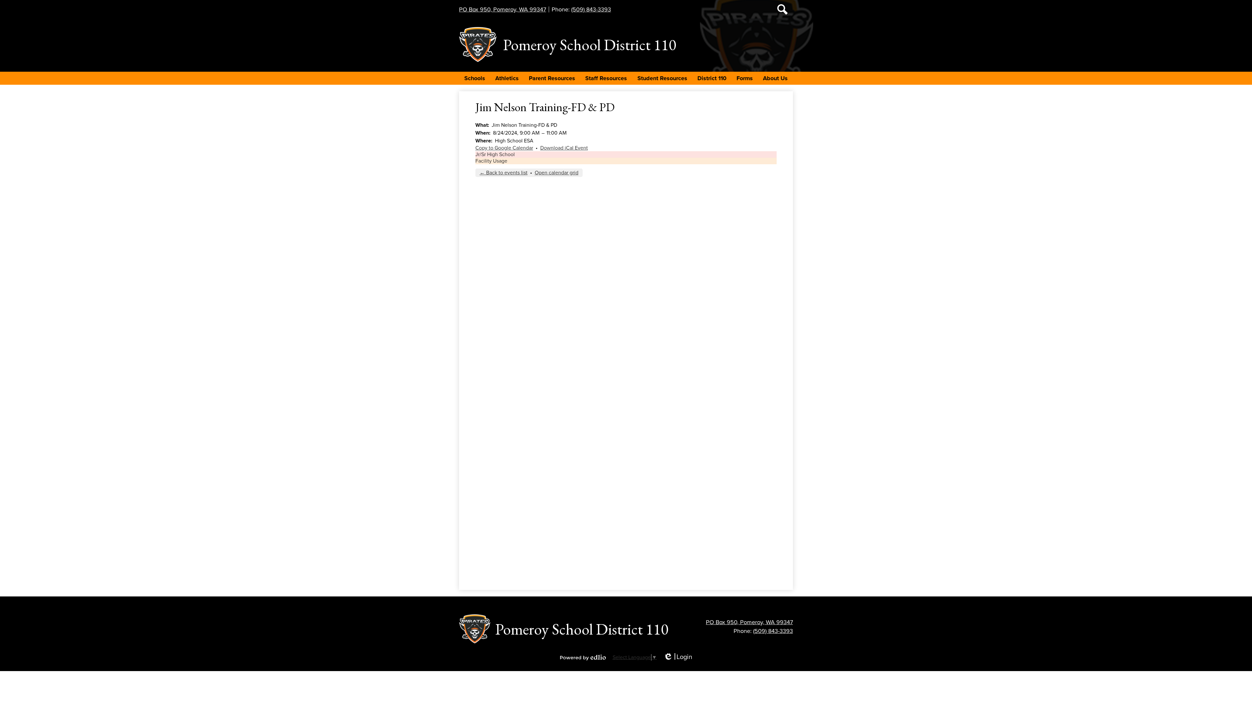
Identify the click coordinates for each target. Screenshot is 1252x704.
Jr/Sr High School (495, 154)
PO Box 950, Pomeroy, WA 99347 (502, 9)
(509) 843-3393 (591, 9)
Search (782, 9)
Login (677, 657)
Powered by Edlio (583, 657)
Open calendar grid (556, 172)
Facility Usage (491, 161)
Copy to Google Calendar (504, 148)
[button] (474, 78)
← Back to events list (504, 172)
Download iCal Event (564, 148)
